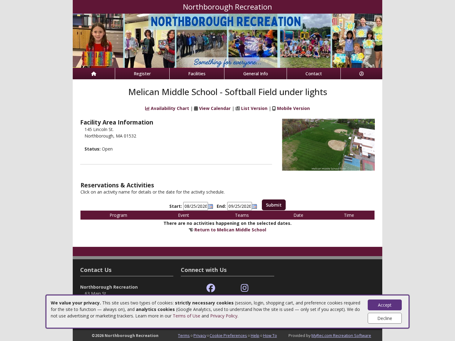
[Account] (361, 73)
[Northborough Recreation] (227, 40)
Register (142, 74)
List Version (254, 108)
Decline (384, 318)
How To (270, 335)
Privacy (199, 335)
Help (255, 335)
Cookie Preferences (228, 335)
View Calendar (215, 108)
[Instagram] (245, 288)
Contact (314, 74)
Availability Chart (169, 108)
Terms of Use (186, 316)
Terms (184, 335)
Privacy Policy (223, 316)
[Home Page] (94, 73)
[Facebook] (210, 288)
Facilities (197, 74)
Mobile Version (293, 108)
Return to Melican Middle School (230, 230)
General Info (255, 74)
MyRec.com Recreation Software (341, 335)
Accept (385, 305)
